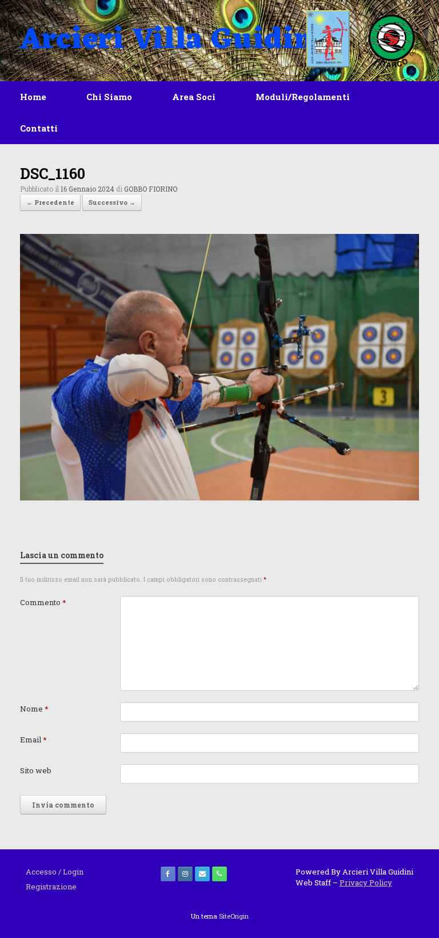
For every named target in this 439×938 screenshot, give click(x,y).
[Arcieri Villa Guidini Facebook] (168, 874)
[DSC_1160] (219, 497)
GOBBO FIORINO (150, 188)
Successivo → (112, 202)
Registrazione (51, 886)
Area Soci (193, 96)
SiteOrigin (234, 916)
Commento (43, 602)
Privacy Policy (366, 882)
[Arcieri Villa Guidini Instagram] (185, 874)
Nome (34, 708)
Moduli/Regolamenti (303, 96)
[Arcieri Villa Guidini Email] (202, 874)
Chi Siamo (109, 96)
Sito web (35, 770)
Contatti (39, 128)
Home (33, 96)
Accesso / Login (54, 872)
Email (33, 739)
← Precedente (50, 202)
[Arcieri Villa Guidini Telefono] (219, 874)
